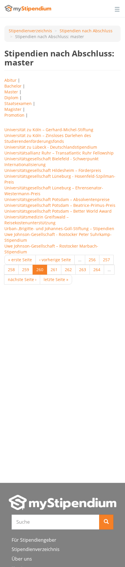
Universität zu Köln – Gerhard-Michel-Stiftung (48, 129)
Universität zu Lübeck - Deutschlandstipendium (50, 147)
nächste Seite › (22, 279)
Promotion (14, 115)
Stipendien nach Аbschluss (86, 30)
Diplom (11, 97)
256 (92, 259)
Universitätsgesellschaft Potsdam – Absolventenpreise (57, 199)
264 (96, 269)
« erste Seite (20, 259)
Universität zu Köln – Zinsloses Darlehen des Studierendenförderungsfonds (47, 138)
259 (25, 269)
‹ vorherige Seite (55, 259)
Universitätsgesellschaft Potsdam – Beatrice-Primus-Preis (59, 205)
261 (54, 269)
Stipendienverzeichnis (30, 30)
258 (11, 269)
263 (82, 269)
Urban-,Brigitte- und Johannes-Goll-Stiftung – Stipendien (59, 228)
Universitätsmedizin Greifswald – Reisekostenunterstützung (36, 219)
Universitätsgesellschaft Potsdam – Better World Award (58, 211)
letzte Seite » (56, 279)
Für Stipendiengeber (34, 540)
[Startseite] (62, 502)
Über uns (22, 559)
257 (106, 259)
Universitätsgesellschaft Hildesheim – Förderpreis (52, 170)
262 (68, 269)
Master (11, 92)
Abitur (10, 80)
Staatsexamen (18, 103)
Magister (13, 109)
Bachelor (13, 86)
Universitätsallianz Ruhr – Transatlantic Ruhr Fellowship (59, 153)
